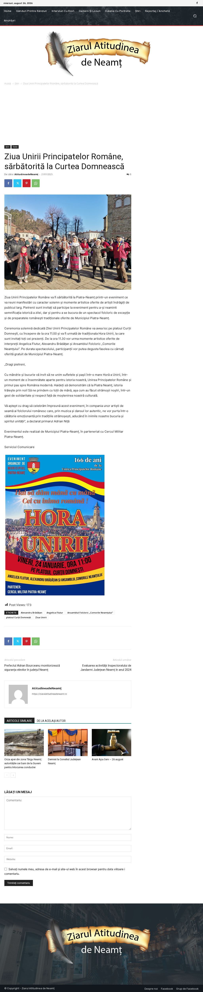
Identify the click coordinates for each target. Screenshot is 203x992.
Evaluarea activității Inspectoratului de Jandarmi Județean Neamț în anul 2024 (105, 668)
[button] (194, 16)
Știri (17, 83)
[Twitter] (17, 183)
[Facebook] (197, 3)
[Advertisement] (101, 115)
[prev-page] (6, 775)
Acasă (7, 83)
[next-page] (13, 775)
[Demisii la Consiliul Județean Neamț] (67, 742)
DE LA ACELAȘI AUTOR (51, 720)
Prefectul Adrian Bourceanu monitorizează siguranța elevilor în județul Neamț (32, 668)
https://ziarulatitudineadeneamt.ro (49, 693)
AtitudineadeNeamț (26, 174)
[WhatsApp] (36, 183)
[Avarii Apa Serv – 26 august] (111, 742)
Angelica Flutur (55, 612)
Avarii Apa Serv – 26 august (107, 759)
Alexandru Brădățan (31, 612)
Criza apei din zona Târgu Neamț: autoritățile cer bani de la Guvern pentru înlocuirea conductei (23, 763)
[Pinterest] (27, 183)
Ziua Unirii (41, 617)
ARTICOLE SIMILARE (19, 720)
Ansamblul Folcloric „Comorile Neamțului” (90, 612)
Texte (15, 146)
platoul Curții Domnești (18, 617)
